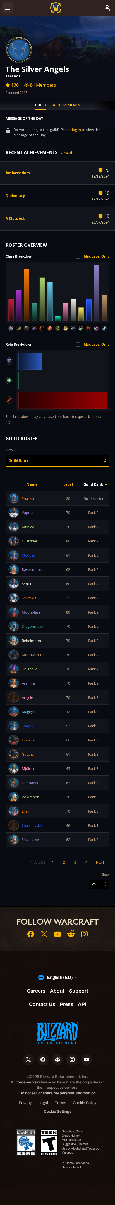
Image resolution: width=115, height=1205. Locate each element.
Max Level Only (96, 256)
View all (66, 153)
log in (76, 129)
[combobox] (57, 461)
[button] (57, 461)
